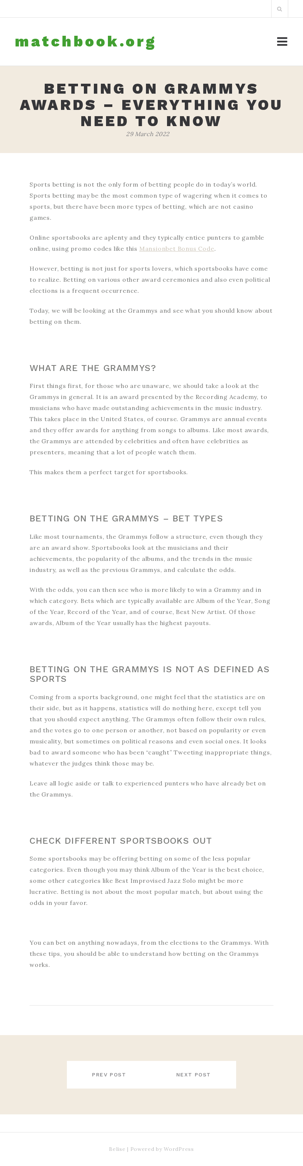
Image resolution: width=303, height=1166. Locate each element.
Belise (117, 1149)
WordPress (179, 1149)
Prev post (109, 1074)
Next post (193, 1074)
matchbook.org (86, 41)
